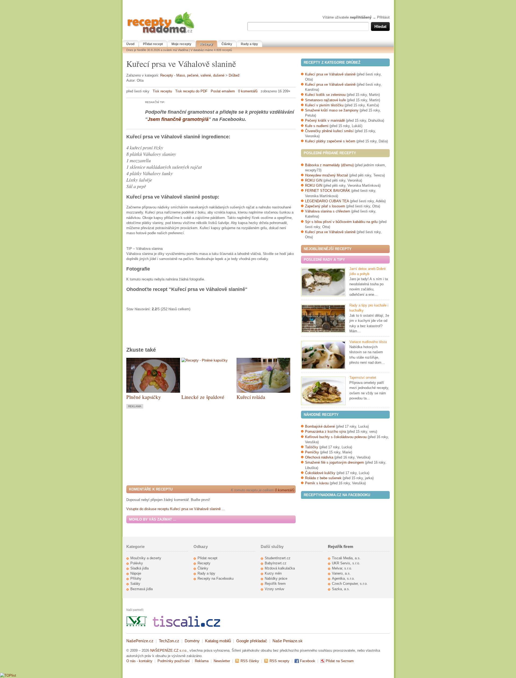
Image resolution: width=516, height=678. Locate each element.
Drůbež (234, 75)
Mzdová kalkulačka (280, 568)
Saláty (135, 584)
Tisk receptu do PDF (191, 91)
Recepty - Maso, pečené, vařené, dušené (192, 75)
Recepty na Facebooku (216, 578)
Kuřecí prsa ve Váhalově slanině (330, 74)
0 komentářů (247, 91)
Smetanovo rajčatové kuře (325, 100)
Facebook (307, 661)
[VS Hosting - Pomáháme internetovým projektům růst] (136, 625)
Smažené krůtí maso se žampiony (332, 110)
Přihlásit (383, 17)
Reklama (202, 661)
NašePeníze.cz (139, 641)
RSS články (250, 661)
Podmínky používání (173, 661)
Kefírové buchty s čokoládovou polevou (336, 437)
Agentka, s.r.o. (343, 578)
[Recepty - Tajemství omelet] (323, 391)
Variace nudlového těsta (368, 342)
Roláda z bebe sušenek (323, 478)
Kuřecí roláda (250, 397)
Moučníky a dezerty (145, 558)
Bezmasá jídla (141, 589)
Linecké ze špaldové (202, 397)
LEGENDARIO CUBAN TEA (327, 201)
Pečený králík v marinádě (325, 120)
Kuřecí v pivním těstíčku (324, 105)
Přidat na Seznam (340, 661)
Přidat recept (153, 44)
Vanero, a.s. (341, 573)
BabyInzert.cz (275, 563)
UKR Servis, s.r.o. (346, 563)
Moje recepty (181, 44)
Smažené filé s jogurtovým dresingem (334, 462)
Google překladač (251, 641)
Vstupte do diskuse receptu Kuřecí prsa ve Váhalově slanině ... (175, 509)
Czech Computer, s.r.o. (350, 584)
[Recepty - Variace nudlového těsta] (323, 355)
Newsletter (222, 661)
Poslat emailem (223, 91)
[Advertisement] (171, 446)
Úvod (130, 44)
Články (226, 44)
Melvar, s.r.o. (342, 568)
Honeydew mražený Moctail (326, 175)
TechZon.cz (169, 641)
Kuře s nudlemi (316, 126)
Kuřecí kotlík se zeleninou (325, 95)
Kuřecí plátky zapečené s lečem (330, 141)
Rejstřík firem (275, 584)
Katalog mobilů (218, 641)
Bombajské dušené (320, 426)
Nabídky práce (276, 578)
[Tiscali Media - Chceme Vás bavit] (186, 625)
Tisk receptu (162, 91)
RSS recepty (279, 661)
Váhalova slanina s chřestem (327, 211)
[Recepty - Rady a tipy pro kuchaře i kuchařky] (323, 318)
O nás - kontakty (139, 661)
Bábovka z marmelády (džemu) (329, 165)
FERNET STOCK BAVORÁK (327, 191)
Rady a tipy (249, 44)
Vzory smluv (274, 589)
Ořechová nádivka (319, 457)
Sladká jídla (139, 568)
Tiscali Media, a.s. (346, 558)
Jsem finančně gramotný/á (178, 119)
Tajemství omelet (362, 378)
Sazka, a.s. (341, 589)
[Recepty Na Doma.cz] (160, 34)
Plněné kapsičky (143, 397)
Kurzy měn (273, 573)
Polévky (136, 563)
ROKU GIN (313, 180)
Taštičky (311, 447)
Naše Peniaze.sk (288, 641)
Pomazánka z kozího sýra (325, 432)
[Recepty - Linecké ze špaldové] (204, 360)
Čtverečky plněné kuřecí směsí (330, 131)
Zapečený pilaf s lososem (325, 206)
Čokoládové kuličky (320, 473)
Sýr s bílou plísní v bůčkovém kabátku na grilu (341, 222)
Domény (192, 641)
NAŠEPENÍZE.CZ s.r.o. (168, 650)
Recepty (206, 44)
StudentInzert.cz (278, 558)
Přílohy (135, 578)
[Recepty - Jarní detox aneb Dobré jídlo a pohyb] (323, 282)
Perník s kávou (317, 483)
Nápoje (135, 573)
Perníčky (312, 452)
